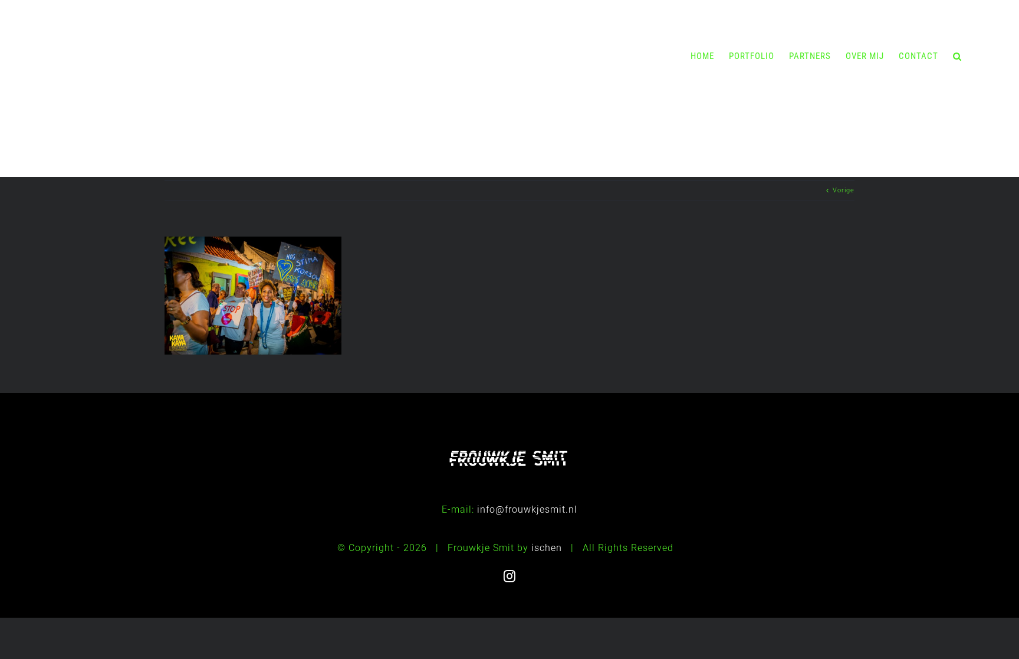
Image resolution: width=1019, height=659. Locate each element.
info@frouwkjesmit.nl (527, 509)
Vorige (843, 190)
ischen (546, 547)
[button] (957, 56)
